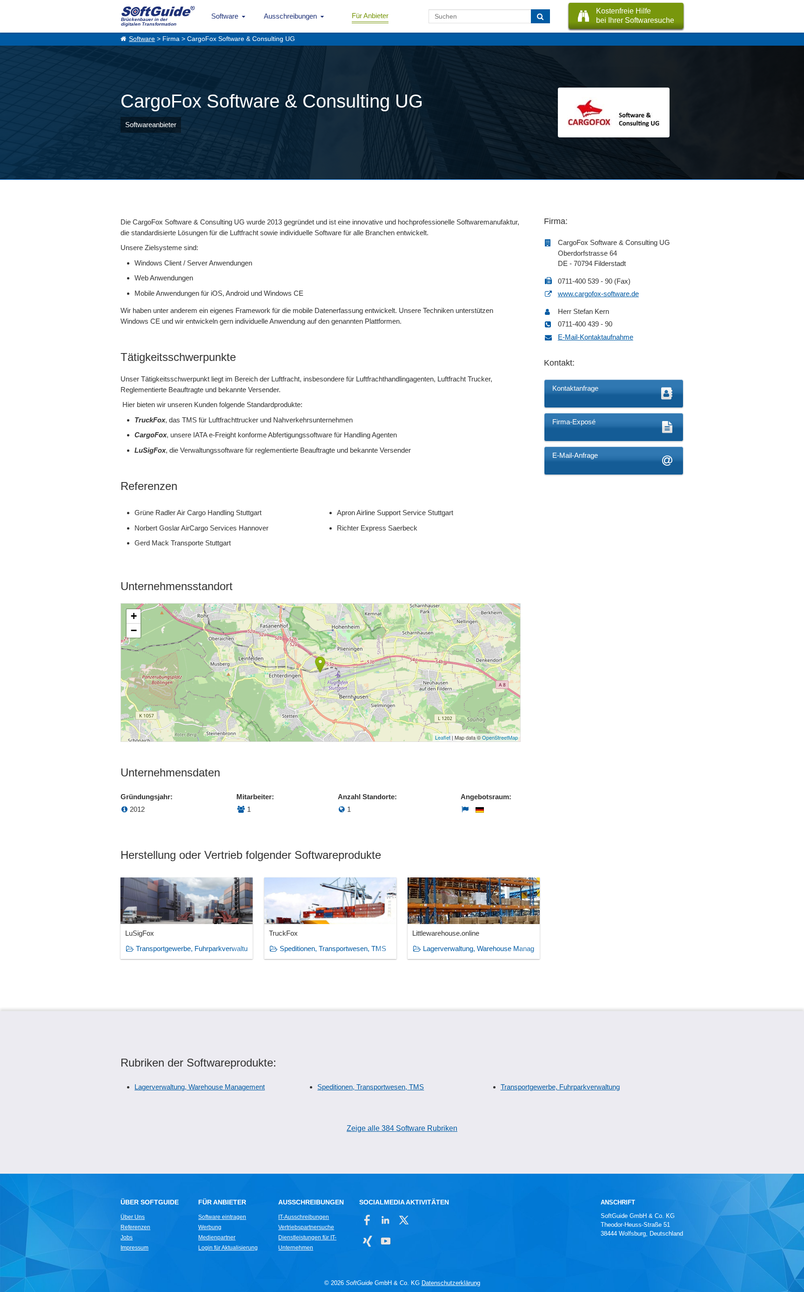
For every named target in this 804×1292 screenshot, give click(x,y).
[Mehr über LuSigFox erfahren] (187, 918)
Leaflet (442, 737)
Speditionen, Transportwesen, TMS (333, 948)
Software (224, 16)
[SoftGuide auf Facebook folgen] (367, 1220)
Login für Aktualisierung (228, 1247)
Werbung (209, 1227)
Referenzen (135, 1227)
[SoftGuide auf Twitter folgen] (403, 1220)
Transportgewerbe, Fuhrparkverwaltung (560, 1087)
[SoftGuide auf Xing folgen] (367, 1241)
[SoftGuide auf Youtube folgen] (385, 1241)
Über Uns (133, 1217)
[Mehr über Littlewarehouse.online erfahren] (474, 918)
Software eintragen (222, 1217)
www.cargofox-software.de (598, 294)
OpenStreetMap (500, 737)
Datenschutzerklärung (451, 1282)
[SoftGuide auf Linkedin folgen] (385, 1220)
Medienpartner (216, 1237)
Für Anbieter (370, 16)
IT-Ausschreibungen (303, 1217)
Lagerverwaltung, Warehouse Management (199, 1087)
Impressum (134, 1247)
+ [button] (134, 616)
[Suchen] (540, 16)
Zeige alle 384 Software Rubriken (402, 1128)
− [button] (134, 630)
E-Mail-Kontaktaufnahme (595, 337)
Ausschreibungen (290, 16)
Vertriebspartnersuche (306, 1227)
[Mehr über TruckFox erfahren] (330, 918)
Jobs (127, 1237)
